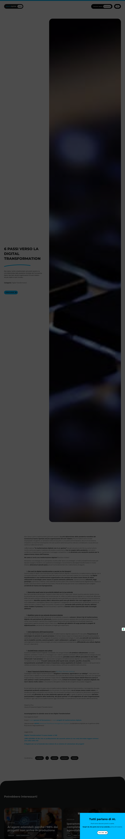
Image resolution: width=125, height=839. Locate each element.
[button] (79, 813)
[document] (62, 419)
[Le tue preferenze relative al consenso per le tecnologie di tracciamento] (123, 629)
